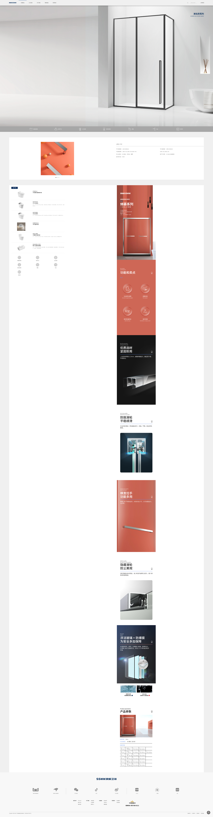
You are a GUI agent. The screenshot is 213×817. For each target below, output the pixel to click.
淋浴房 (181, 129)
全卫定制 (30, 2)
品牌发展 (92, 800)
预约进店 (79, 804)
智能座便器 (35, 129)
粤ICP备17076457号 (28, 813)
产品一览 (79, 800)
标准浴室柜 (108, 129)
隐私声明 (189, 813)
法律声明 (193, 813)
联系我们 (54, 2)
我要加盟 (46, 2)
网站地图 (202, 813)
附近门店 (79, 802)
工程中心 (105, 802)
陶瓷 (133, 129)
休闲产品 (60, 129)
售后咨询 (105, 800)
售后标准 (118, 802)
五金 (157, 129)
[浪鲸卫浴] (12, 2)
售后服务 (118, 800)
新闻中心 (92, 804)
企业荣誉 (92, 802)
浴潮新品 (22, 2)
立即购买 (202, 2)
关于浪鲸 (38, 2)
